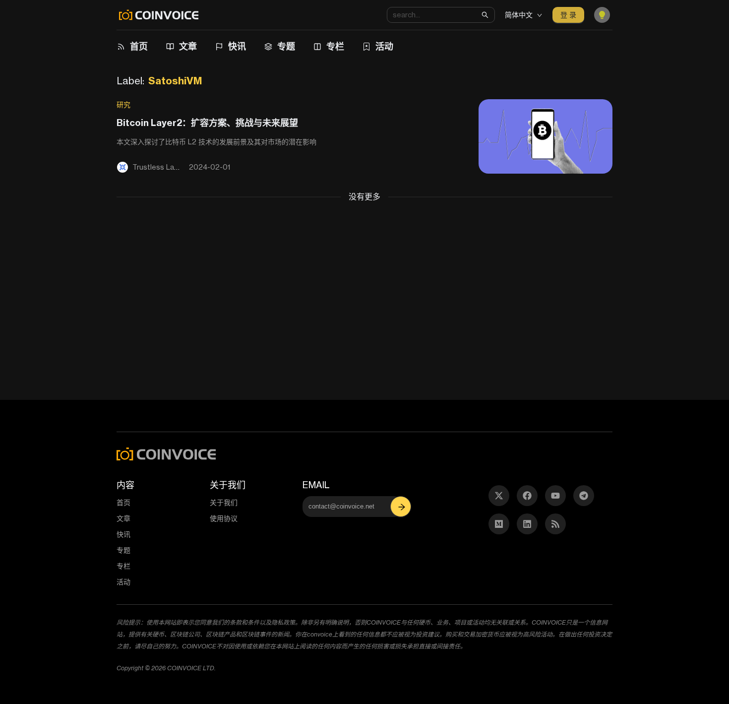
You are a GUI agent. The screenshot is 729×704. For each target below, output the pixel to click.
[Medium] (498, 523)
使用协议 (224, 518)
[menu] (357, 46)
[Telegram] (583, 495)
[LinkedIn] (527, 523)
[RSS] (555, 523)
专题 (286, 46)
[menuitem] (133, 47)
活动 (384, 46)
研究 (123, 104)
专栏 (335, 46)
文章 (188, 46)
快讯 (237, 46)
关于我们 (224, 502)
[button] (401, 506)
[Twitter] (498, 495)
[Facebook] (527, 495)
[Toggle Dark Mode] (602, 15)
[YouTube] (555, 495)
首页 (139, 46)
